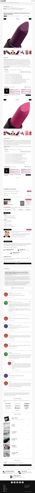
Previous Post (6, 195)
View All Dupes (28, 151)
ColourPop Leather (9, 76)
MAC (10, 193)
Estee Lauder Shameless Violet (10, 80)
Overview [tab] (13, 69)
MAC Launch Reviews (14, 193)
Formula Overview (12, 66)
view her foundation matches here (20, 235)
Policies (4, 487)
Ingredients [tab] (20, 69)
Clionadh (4, 8)
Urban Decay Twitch (9, 77)
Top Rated (28, 203)
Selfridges (6, 95)
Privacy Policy (5, 489)
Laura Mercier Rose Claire (10, 157)
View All (11, 6)
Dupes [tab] (6, 69)
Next (30, 19)
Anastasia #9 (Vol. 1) (9, 81)
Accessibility (5, 491)
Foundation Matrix (11, 2)
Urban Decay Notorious (9, 79)
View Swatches (22, 151)
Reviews (5, 16)
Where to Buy (28, 95)
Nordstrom (18, 94)
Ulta (15, 94)
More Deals (17, 465)
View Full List (17, 410)
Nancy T (9, 301)
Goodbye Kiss (7, 166)
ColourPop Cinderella (9, 161)
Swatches (15, 2)
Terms (4, 490)
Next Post (29, 195)
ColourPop (5, 9)
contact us (13, 275)
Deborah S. (10, 324)
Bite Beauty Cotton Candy (10, 163)
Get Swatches (17, 263)
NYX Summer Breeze (9, 154)
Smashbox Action (8, 83)
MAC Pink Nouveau (9, 156)
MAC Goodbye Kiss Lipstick (8, 140)
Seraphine (10, 352)
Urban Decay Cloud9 (9, 82)
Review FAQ (29, 229)
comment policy (19, 271)
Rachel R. (10, 292)
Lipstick (8, 193)
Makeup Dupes (5, 2)
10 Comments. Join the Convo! (10, 189)
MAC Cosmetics (11, 94)
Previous (29, 19)
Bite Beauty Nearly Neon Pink (10, 158)
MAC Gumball (8, 160)
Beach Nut (6, 87)
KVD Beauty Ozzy (8, 75)
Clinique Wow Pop (8, 155)
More (18, 2)
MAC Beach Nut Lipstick (8, 59)
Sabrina (9, 381)
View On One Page (17, 55)
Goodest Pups (26, 487)
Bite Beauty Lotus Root (9, 153)
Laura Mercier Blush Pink (10, 162)
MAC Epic (7, 74)
